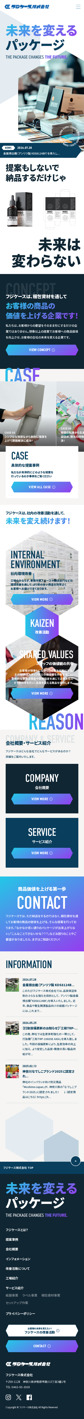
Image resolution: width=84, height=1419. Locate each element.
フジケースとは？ (17, 1229)
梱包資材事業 (50, 1295)
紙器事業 (12, 1295)
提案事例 (12, 1239)
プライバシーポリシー (20, 1313)
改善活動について (18, 1268)
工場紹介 (12, 1278)
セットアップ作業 (17, 1302)
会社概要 (12, 1249)
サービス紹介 (15, 1288)
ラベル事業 (29, 1295)
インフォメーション (18, 1258)
